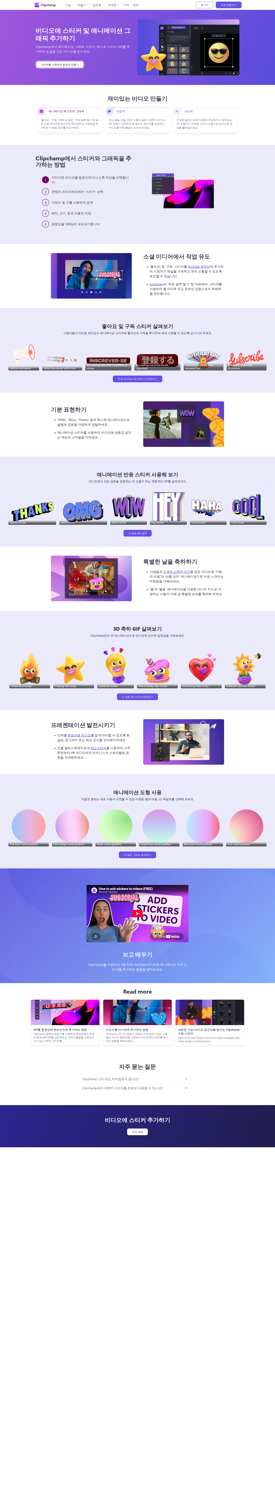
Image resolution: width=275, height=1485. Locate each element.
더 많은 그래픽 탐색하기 (137, 854)
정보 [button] (136, 5)
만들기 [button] (82, 5)
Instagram (157, 284)
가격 (126, 5)
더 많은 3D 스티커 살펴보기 (137, 696)
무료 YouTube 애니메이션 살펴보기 (137, 379)
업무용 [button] (97, 5)
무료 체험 (137, 1131)
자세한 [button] (112, 5)
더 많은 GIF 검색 (137, 533)
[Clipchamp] (45, 4)
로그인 (204, 5)
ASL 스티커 (98, 748)
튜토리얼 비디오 (79, 735)
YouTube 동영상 (199, 266)
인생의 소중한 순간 (176, 571)
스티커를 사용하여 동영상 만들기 (60, 64)
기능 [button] (68, 5)
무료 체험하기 (229, 5)
